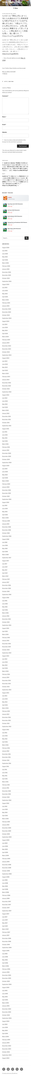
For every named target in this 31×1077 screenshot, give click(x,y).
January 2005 (5, 1006)
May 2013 (4, 702)
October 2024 (6, 315)
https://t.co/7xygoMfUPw (10, 54)
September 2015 (6, 625)
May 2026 (5, 257)
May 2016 (4, 607)
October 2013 (6, 686)
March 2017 (5, 576)
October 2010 (6, 797)
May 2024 (5, 330)
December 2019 (6, 490)
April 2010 (5, 815)
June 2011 (4, 772)
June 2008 (5, 883)
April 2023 (5, 370)
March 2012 (5, 745)
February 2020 (6, 484)
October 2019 (6, 496)
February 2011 (6, 785)
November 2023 (6, 349)
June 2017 (5, 567)
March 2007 (5, 929)
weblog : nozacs (12, 2)
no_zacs (13, 13)
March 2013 (5, 708)
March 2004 (5, 1036)
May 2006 (5, 960)
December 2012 (6, 717)
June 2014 (5, 662)
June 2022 (5, 401)
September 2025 (6, 281)
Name (4, 116)
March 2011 (5, 781)
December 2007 (6, 901)
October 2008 (6, 871)
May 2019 (4, 511)
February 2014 (6, 674)
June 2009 (5, 846)
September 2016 (6, 594)
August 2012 (5, 729)
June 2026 (5, 253)
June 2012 (5, 735)
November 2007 (6, 904)
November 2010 (6, 794)
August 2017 (5, 560)
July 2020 (4, 468)
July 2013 (4, 696)
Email (4, 124)
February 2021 (6, 447)
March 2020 (5, 481)
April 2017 (5, 573)
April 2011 (5, 778)
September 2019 (6, 499)
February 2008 (6, 895)
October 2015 (6, 622)
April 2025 (5, 296)
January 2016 (5, 616)
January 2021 (5, 450)
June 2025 (5, 290)
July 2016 (4, 600)
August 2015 (5, 628)
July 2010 (4, 806)
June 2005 (5, 993)
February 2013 (6, 711)
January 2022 (5, 413)
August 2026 (5, 247)
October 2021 (5, 422)
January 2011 (5, 788)
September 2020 (6, 462)
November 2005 (6, 978)
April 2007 (5, 926)
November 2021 (6, 419)
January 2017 (5, 582)
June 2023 (5, 364)
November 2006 (6, 941)
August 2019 (5, 502)
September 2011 (6, 763)
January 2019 (5, 524)
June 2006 (5, 956)
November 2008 (6, 867)
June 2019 (5, 508)
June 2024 (5, 327)
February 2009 (6, 858)
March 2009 (5, 855)
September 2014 (6, 653)
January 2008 (5, 898)
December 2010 (6, 791)
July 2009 (4, 843)
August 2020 (5, 465)
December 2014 (6, 643)
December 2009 (6, 828)
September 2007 (6, 910)
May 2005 (5, 996)
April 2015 (5, 631)
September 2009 (7, 837)
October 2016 (6, 591)
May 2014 (4, 665)
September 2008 (7, 874)
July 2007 (4, 917)
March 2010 (5, 818)
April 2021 (5, 441)
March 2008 (5, 892)
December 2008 (6, 864)
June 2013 (5, 699)
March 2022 (5, 410)
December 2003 (6, 1046)
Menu (16, 8)
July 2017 (4, 564)
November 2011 (6, 757)
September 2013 (6, 689)
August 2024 (5, 321)
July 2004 (4, 1024)
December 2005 (6, 975)
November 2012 (6, 720)
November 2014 (6, 646)
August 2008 (5, 877)
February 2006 (6, 969)
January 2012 (5, 751)
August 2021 (5, 428)
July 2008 (4, 880)
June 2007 (5, 920)
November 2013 (6, 683)
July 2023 (4, 361)
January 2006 (5, 972)
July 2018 (4, 542)
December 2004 (6, 1009)
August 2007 (5, 914)
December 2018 (6, 527)
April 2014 (5, 668)
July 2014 (4, 659)
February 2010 (6, 821)
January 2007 (5, 935)
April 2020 (5, 478)
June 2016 (5, 603)
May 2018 (4, 548)
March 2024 (5, 336)
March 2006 (5, 966)
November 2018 (6, 530)
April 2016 (5, 610)
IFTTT (5, 73)
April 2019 (5, 514)
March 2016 (5, 613)
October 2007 (6, 907)
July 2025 (4, 287)
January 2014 (5, 677)
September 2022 (6, 392)
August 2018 (5, 539)
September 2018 (6, 536)
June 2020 (5, 471)
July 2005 (4, 990)
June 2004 (5, 1027)
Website (4, 132)
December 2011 (6, 754)
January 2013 (5, 714)
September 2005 (7, 984)
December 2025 (6, 272)
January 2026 (5, 269)
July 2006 (4, 953)
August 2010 (5, 803)
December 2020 (6, 453)
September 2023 (6, 355)
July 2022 (4, 398)
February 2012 (6, 748)
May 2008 (5, 886)
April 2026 (5, 260)
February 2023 (6, 376)
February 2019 (6, 521)
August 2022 (5, 395)
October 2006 (6, 944)
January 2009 (5, 861)
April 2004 (5, 1033)
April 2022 (5, 407)
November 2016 (6, 588)
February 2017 (6, 579)
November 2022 (6, 386)
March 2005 (5, 1003)
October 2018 (6, 533)
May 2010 (4, 812)
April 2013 (5, 705)
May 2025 (5, 293)
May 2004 (5, 1030)
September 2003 (7, 1055)
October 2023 (6, 352)
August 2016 (5, 597)
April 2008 (5, 889)
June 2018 (5, 545)
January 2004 (5, 1042)
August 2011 (5, 766)
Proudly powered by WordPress (9, 1073)
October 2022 (6, 389)
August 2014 (5, 656)
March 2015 (5, 634)
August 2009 (5, 840)
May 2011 (4, 775)
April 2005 (5, 999)
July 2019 (4, 505)
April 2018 (5, 551)
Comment (5, 96)
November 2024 (6, 312)
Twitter (11, 81)
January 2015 (5, 640)
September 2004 (7, 1018)
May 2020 (5, 474)
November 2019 (6, 493)
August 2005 (5, 987)
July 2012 (4, 732)
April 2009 (5, 852)
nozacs (10, 197)
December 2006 (6, 938)
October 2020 (6, 459)
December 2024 (6, 309)
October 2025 (6, 278)
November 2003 (6, 1049)
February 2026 (6, 266)
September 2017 (6, 557)
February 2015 (6, 637)
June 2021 (5, 435)
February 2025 (6, 303)
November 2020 (6, 456)
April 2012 (5, 742)
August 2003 (5, 1058)
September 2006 (7, 947)
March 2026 (5, 263)
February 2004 (6, 1039)
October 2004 (6, 1015)
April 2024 (5, 333)
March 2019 (5, 517)
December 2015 (6, 619)
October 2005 (6, 981)
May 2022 (5, 404)
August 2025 (5, 284)
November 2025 (6, 275)
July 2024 (4, 324)
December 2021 (6, 416)
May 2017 (4, 570)
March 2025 (5, 300)
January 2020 (5, 487)
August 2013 (5, 692)
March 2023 (5, 373)
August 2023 (5, 358)
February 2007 (6, 932)
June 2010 (5, 809)
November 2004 (6, 1012)
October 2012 (5, 723)
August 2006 (5, 950)
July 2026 (4, 250)
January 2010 (5, 824)
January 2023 (5, 379)
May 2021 (4, 438)
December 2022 (6, 382)
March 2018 (5, 554)
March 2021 (5, 444)
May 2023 (5, 367)
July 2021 (4, 432)
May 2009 (5, 849)
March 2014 (5, 671)
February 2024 (6, 339)
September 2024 (6, 318)
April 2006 (5, 963)
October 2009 (6, 834)
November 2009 (6, 831)
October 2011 (5, 760)
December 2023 (6, 346)
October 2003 (6, 1052)
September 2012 (6, 726)
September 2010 (6, 800)
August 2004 (5, 1021)
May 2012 (4, 739)
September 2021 (6, 425)
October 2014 (6, 649)
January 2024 (5, 342)
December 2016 (6, 585)
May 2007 (5, 923)
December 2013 (6, 680)
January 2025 (5, 306)
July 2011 (4, 769)
